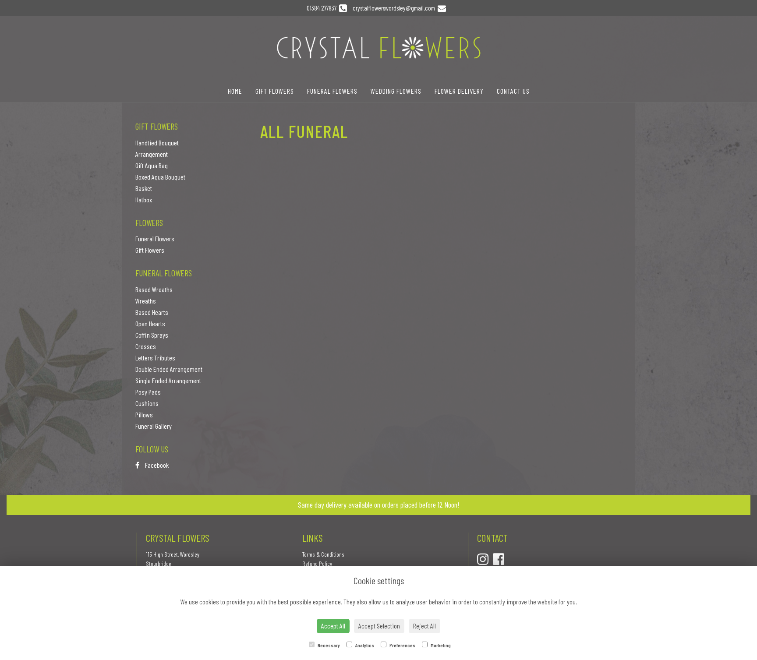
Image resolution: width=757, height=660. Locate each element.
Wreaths (145, 300)
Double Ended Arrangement (168, 369)
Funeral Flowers (332, 91)
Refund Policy (317, 563)
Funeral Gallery (153, 426)
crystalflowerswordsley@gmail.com (394, 8)
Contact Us (513, 91)
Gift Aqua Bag (151, 165)
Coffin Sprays (151, 335)
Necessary (328, 645)
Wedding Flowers (396, 91)
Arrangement (151, 154)
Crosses (145, 346)
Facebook (156, 465)
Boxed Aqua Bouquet (160, 177)
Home (235, 91)
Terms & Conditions (323, 554)
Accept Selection (379, 625)
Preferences (402, 645)
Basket (143, 188)
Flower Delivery (459, 91)
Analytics (364, 645)
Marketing (440, 645)
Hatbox (143, 199)
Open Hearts (150, 323)
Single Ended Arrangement (168, 380)
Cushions (147, 403)
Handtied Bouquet (157, 142)
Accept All (333, 625)
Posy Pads (148, 392)
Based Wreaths (154, 289)
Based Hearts (151, 312)
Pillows (144, 414)
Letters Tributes (155, 357)
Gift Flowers (274, 91)
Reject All (424, 625)
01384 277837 (323, 8)
